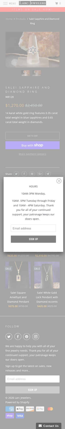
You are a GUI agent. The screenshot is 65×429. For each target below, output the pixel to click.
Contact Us (50, 425)
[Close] (59, 180)
